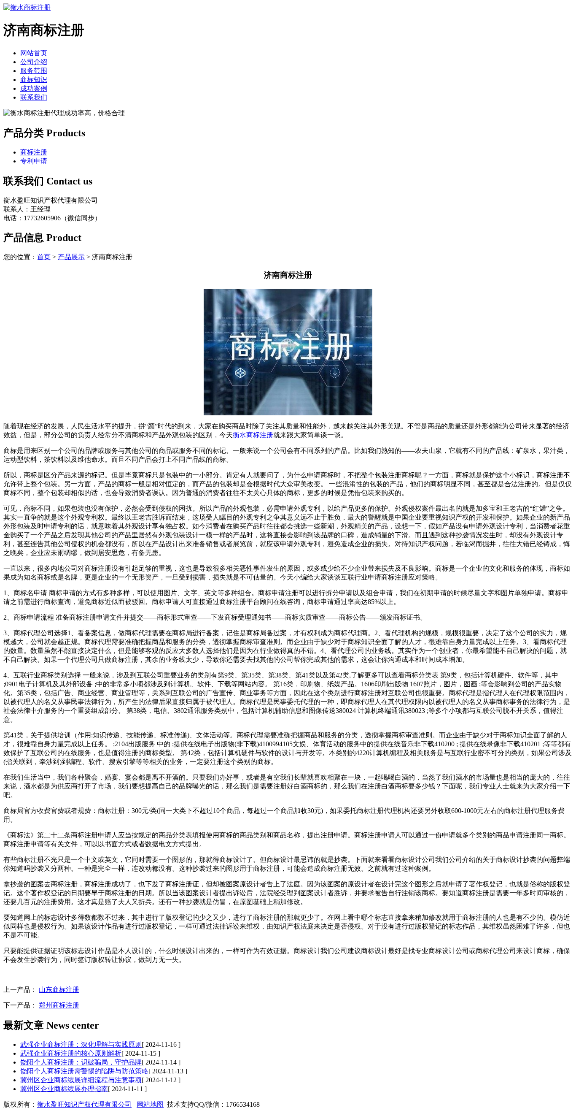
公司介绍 (33, 61)
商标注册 (33, 152)
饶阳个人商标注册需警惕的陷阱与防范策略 (84, 1071)
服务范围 (33, 70)
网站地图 (150, 1104)
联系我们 (33, 97)
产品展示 (71, 256)
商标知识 (33, 79)
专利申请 (33, 161)
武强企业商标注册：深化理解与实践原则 (81, 1044)
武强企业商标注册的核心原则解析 (70, 1053)
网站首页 (33, 53)
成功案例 (33, 88)
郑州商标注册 (59, 1005)
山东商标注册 (59, 989)
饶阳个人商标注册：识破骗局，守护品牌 (81, 1062)
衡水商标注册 (253, 435)
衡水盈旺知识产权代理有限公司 (84, 1104)
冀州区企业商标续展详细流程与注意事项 (81, 1079)
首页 (44, 256)
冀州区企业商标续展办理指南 (64, 1088)
